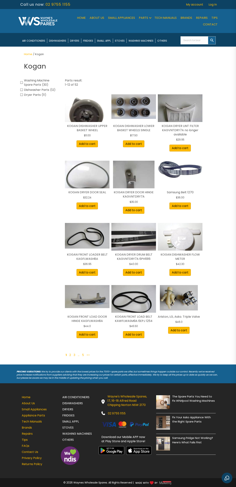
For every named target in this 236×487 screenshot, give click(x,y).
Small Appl (104, 41)
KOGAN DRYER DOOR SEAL (87, 192)
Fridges (88, 41)
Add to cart (87, 144)
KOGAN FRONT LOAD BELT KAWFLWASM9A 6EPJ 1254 (133, 319)
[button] (150, 18)
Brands (186, 18)
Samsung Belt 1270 (180, 192)
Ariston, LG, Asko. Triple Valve (179, 317)
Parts (143, 18)
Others (162, 41)
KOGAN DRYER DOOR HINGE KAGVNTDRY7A (134, 194)
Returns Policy (32, 464)
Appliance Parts (33, 415)
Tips (214, 18)
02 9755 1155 (58, 4)
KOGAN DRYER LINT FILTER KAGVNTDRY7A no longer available (180, 130)
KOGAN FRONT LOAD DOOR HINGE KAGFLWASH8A (87, 319)
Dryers (74, 41)
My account (194, 4)
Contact (210, 24)
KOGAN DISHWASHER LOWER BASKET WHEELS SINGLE (133, 128)
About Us (97, 18)
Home (81, 18)
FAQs (25, 446)
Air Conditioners (33, 41)
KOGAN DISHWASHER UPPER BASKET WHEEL (87, 128)
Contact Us (30, 452)
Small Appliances (121, 18)
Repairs (202, 18)
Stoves (120, 41)
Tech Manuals (166, 18)
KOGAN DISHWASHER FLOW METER (180, 256)
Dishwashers (57, 41)
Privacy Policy (32, 458)
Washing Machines (141, 41)
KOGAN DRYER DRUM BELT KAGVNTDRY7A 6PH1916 (133, 256)
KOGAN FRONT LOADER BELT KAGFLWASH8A (87, 256)
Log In (213, 4)
